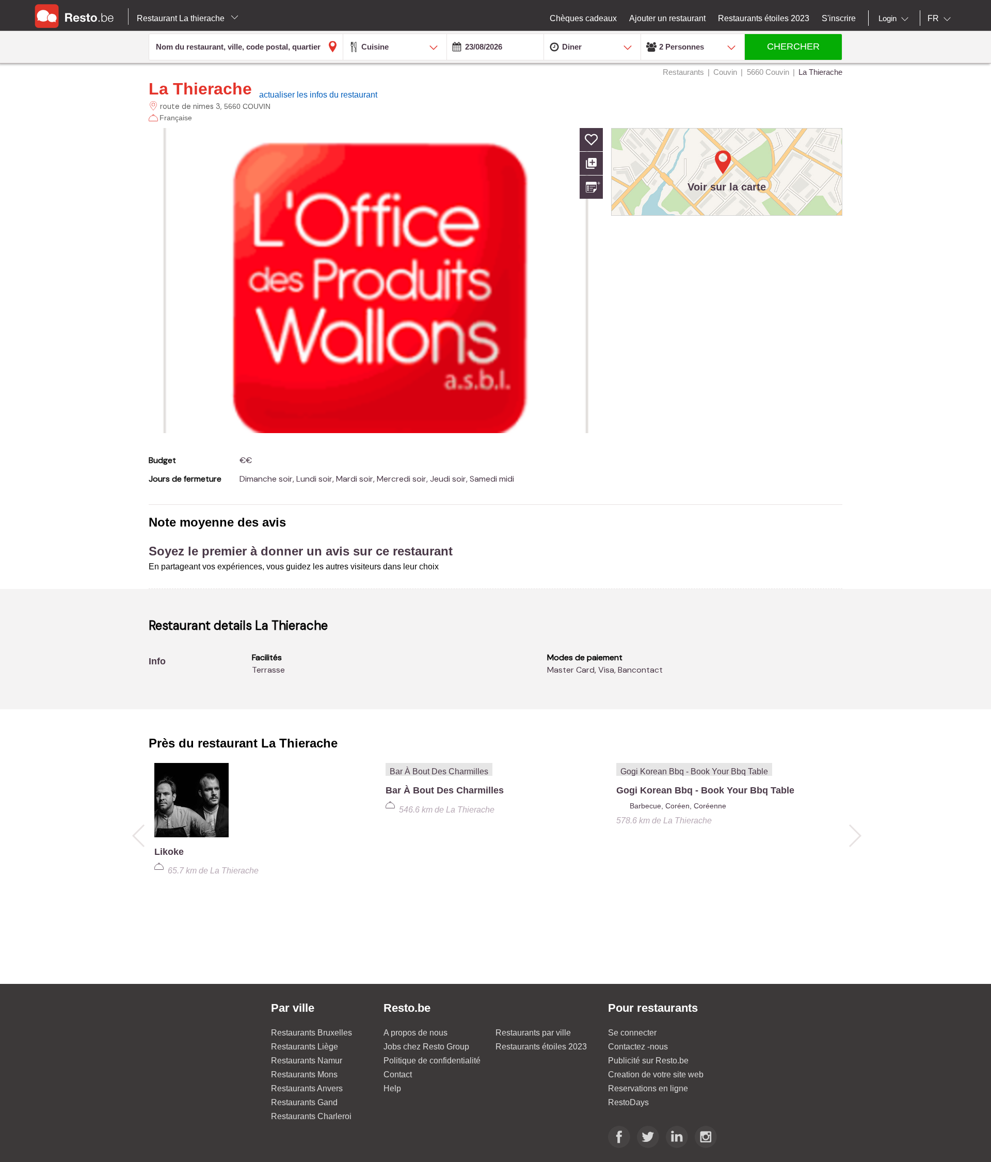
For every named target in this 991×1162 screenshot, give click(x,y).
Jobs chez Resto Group (426, 1046)
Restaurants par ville (533, 1032)
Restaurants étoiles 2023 (541, 1046)
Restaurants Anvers (307, 1088)
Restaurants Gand (304, 1102)
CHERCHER (793, 46)
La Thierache (200, 88)
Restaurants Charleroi (311, 1116)
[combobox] (895, 18)
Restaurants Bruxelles (311, 1032)
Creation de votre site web (656, 1074)
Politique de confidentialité (432, 1060)
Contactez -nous (638, 1046)
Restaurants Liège (304, 1046)
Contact (397, 1074)
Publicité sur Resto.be (648, 1060)
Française (175, 118)
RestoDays (628, 1102)
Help (392, 1088)
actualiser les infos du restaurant (318, 94)
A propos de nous (415, 1032)
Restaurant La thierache (182, 18)
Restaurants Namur (306, 1060)
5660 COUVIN (247, 106)
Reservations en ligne (648, 1088)
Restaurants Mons (304, 1074)
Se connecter (632, 1032)
